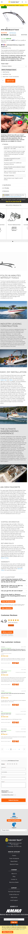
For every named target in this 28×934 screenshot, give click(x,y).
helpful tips (3, 380)
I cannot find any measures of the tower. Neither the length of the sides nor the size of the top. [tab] (13, 581)
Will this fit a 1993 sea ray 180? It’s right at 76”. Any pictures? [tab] (12, 586)
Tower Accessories (14, 858)
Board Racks (14, 861)
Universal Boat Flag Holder (14, 224)
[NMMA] (14, 914)
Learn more (22, 929)
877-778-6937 (14, 844)
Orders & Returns (14, 894)
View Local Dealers (14, 820)
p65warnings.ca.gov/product (13, 196)
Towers (14, 855)
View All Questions (8, 601)
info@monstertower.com (15, 843)
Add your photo (5, 790)
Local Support (14, 900)
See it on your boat (13, 201)
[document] (14, 929)
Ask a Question (7, 608)
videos (11, 380)
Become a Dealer (14, 882)
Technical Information (14, 891)
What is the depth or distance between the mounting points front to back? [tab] (13, 596)
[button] (5, 28)
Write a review (7, 632)
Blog (14, 876)
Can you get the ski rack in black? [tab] (12, 590)
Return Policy (4, 558)
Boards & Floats (14, 864)
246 (12, 33)
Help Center (14, 897)
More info (11, 625)
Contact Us (14, 879)
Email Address (4, 772)
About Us (14, 873)
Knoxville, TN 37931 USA (14, 846)
